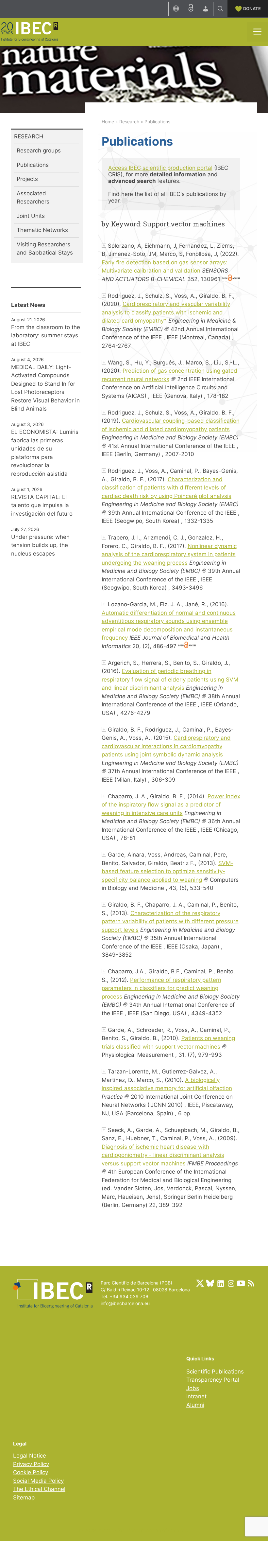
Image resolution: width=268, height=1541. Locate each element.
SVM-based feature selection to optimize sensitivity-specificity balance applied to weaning (167, 871)
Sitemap (24, 1497)
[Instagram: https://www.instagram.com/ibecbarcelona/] (231, 1283)
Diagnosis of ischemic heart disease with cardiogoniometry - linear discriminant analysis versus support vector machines (163, 1155)
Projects (27, 179)
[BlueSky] (210, 1283)
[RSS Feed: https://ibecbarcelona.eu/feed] (251, 1283)
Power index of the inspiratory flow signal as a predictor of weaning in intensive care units (171, 804)
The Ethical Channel (39, 1489)
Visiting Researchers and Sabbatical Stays (45, 248)
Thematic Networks (42, 230)
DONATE (252, 8)
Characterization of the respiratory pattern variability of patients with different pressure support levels (170, 921)
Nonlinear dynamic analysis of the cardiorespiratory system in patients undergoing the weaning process (169, 554)
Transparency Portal (212, 1379)
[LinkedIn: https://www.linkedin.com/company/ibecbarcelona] (220, 1283)
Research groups (39, 150)
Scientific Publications (215, 1371)
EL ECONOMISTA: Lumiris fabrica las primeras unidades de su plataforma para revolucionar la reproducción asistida (44, 453)
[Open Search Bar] (220, 9)
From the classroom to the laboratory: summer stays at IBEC (45, 335)
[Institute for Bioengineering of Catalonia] (29, 31)
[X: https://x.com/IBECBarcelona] (200, 1283)
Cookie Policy (30, 1472)
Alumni (195, 1405)
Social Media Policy (38, 1481)
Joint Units (31, 216)
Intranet (196, 1396)
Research (129, 121)
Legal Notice (29, 1455)
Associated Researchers (33, 197)
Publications (33, 165)
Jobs (192, 1388)
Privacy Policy (31, 1464)
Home (108, 121)
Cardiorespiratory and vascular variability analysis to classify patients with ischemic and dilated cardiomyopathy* (166, 312)
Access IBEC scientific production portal (160, 168)
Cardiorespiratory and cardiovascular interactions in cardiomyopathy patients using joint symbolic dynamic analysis (166, 746)
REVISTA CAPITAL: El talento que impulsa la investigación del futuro (42, 505)
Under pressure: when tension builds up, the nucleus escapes (40, 545)
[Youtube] (241, 1283)
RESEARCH (28, 136)
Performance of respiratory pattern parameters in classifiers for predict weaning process (161, 988)
